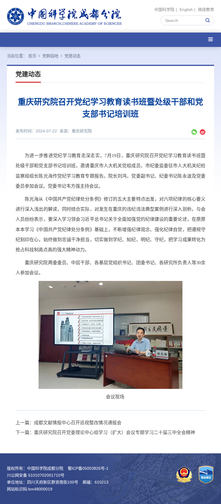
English (186, 9)
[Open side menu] (210, 39)
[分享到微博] (202, 132)
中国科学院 (164, 9)
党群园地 (50, 56)
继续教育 (206, 9)
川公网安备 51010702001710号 (35, 475)
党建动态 (72, 56)
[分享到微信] (194, 132)
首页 (32, 56)
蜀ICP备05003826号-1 (88, 468)
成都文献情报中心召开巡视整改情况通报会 (77, 422)
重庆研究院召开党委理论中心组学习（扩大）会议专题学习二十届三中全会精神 (114, 432)
